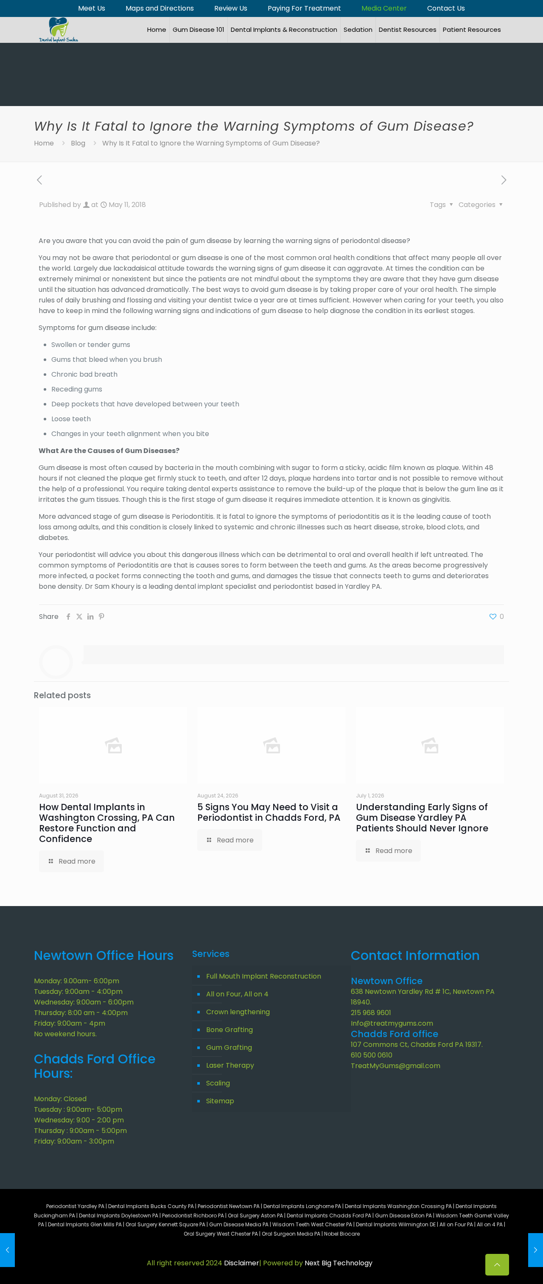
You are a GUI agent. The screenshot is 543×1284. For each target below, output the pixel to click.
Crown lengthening (238, 1012)
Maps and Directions (160, 8)
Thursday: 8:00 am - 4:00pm (81, 1013)
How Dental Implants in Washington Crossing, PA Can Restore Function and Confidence (107, 823)
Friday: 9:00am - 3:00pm (74, 1141)
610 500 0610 (371, 1055)
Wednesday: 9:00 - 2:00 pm (79, 1120)
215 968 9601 (371, 1013)
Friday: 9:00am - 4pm (69, 1023)
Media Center (384, 8)
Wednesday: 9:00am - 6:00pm (84, 1002)
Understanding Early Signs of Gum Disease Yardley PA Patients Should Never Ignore (422, 817)
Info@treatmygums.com (392, 1023)
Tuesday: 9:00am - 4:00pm (78, 991)
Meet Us (91, 8)
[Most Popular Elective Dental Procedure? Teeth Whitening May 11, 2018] (535, 1250)
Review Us (230, 8)
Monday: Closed (60, 1099)
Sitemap (220, 1101)
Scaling (218, 1083)
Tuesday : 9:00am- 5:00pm (78, 1109)
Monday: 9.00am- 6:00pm (76, 981)
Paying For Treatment (304, 8)
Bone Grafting (229, 1030)
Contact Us (446, 8)
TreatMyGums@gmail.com (395, 1066)
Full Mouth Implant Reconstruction (263, 976)
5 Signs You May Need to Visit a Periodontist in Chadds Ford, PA (269, 812)
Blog (78, 143)
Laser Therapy (230, 1065)
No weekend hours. (65, 1034)
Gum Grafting (229, 1047)
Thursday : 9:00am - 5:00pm (80, 1131)
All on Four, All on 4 (237, 994)
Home (44, 143)
